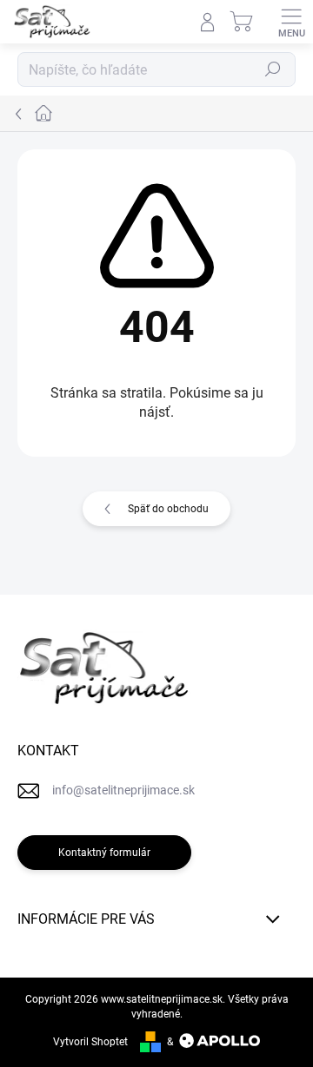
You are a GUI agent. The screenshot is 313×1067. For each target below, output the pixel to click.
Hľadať (273, 69)
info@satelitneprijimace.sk (123, 790)
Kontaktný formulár (104, 852)
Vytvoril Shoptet (90, 1042)
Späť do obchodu (168, 509)
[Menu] (291, 21)
